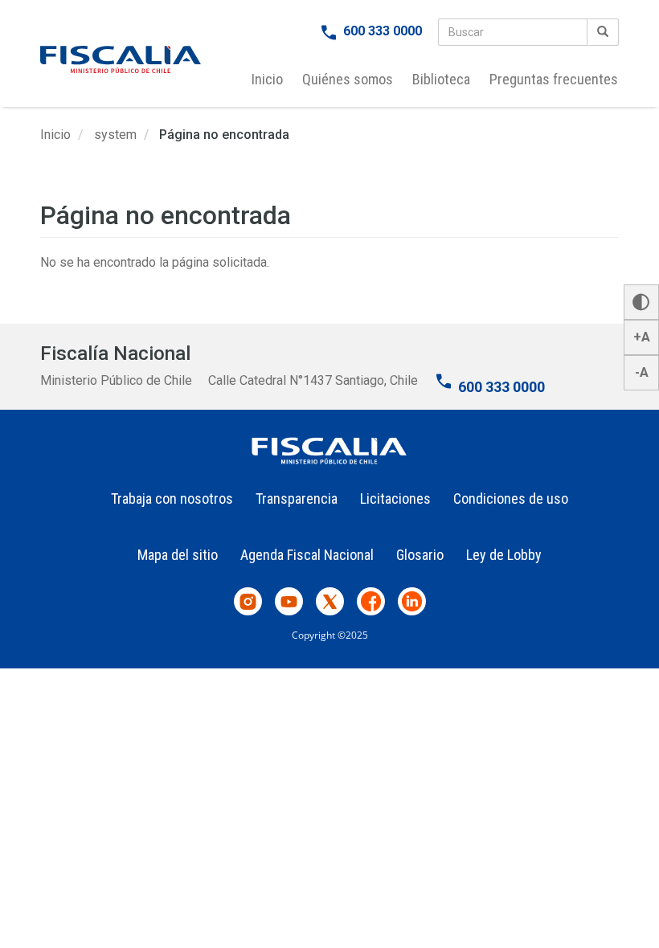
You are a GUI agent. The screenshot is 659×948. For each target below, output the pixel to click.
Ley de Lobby (504, 554)
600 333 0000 (382, 31)
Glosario (420, 554)
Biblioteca (441, 79)
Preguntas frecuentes (553, 79)
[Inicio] (120, 59)
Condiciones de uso (510, 498)
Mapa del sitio (177, 554)
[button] (641, 302)
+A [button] (641, 337)
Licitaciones (395, 498)
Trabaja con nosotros (172, 498)
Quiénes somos (347, 79)
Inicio (267, 79)
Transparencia (297, 498)
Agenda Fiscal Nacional (307, 554)
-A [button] (642, 372)
